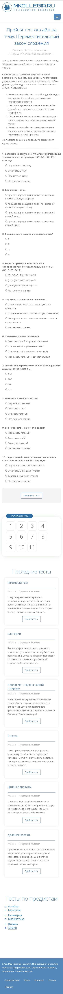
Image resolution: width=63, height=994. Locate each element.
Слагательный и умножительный (25, 346)
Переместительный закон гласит (26, 465)
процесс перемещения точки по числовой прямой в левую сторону (29, 205)
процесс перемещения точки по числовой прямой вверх (29, 214)
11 (32, 547)
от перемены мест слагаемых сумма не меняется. (28, 306)
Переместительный (18, 403)
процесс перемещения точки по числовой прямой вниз (29, 223)
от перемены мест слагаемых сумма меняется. (33, 313)
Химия (12, 927)
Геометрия (15, 915)
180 (9, 379)
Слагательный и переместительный (27, 351)
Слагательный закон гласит (22, 475)
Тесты (28, 50)
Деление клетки (19, 835)
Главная (17, 50)
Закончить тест (31, 495)
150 (9, 373)
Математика (41, 50)
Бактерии (14, 633)
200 (9, 384)
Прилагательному (17, 175)
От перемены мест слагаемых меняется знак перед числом (31, 320)
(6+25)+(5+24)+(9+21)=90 (21, 280)
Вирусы (13, 736)
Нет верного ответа (18, 181)
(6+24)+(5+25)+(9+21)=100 (22, 285)
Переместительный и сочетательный (28, 356)
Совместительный (17, 413)
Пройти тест (31, 619)
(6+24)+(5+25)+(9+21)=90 (21, 275)
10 (21, 547)
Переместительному (19, 165)
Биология (14, 910)
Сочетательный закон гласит (23, 470)
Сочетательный (16, 408)
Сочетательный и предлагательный (27, 341)
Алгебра (13, 906)
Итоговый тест (18, 582)
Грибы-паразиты (19, 787)
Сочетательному (16, 170)
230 (9, 389)
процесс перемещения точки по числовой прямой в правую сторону (29, 196)
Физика (13, 924)
